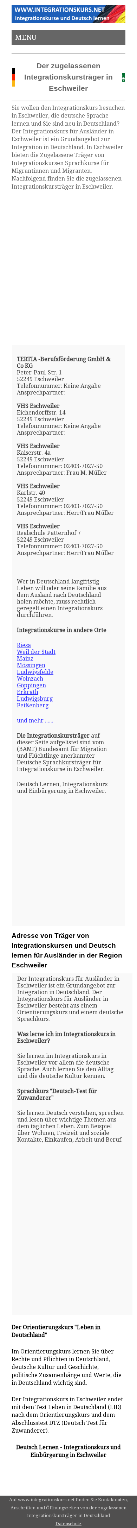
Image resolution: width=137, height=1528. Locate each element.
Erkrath (27, 692)
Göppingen (31, 685)
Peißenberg (32, 705)
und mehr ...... (35, 720)
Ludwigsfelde (35, 672)
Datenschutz (68, 1523)
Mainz (25, 658)
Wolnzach (30, 678)
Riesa (24, 645)
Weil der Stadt (36, 652)
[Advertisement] (68, 267)
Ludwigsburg (35, 698)
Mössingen (31, 665)
